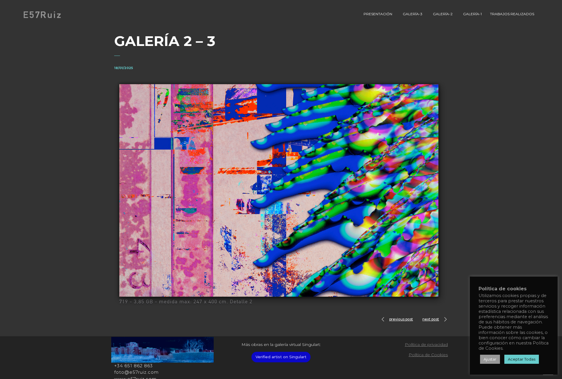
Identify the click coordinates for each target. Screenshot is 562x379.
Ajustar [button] (490, 359)
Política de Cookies (428, 354)
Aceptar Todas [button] (521, 359)
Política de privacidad (426, 344)
